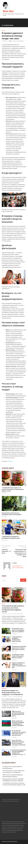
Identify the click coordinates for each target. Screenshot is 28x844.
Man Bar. (8, 11)
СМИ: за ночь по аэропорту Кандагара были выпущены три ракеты (18, 713)
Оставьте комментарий (18, 41)
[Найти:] (14, 580)
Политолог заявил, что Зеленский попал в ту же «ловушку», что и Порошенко (12, 692)
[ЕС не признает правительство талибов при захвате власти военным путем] (6, 735)
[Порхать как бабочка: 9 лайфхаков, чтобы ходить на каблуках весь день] (6, 667)
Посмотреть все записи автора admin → (17, 567)
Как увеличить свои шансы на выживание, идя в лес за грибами (11, 513)
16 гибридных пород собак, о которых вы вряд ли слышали (18, 656)
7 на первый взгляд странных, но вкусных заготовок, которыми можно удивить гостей (13, 489)
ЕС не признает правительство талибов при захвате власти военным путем (19, 733)
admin (10, 41)
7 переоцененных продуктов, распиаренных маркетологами (11, 537)
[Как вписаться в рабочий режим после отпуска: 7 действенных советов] (6, 651)
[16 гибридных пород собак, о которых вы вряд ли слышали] (6, 659)
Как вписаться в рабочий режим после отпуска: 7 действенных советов (19, 648)
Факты (3, 30)
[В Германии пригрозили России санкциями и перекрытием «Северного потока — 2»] (6, 755)
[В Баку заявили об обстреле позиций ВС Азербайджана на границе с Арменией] (6, 726)
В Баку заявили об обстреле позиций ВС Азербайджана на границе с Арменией (18, 723)
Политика (4, 688)
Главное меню (8, 25)
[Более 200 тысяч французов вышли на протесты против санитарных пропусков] (6, 745)
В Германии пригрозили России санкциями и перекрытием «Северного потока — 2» (19, 752)
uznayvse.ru (10, 461)
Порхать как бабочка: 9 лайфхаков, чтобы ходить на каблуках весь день (19, 665)
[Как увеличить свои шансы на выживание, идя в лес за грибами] (14, 511)
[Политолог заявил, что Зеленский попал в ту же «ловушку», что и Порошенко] (14, 687)
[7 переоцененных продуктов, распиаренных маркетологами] (14, 535)
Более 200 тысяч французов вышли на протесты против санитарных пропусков (18, 742)
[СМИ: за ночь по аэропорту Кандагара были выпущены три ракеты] (6, 716)
